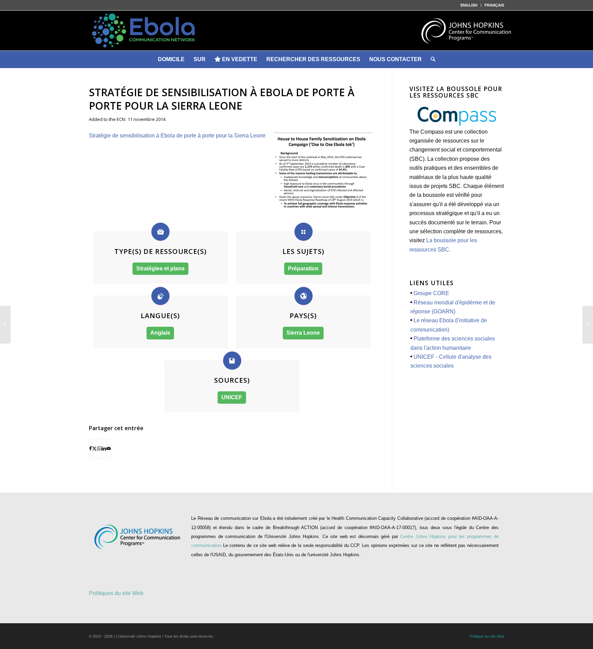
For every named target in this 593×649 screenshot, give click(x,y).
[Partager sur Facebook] (90, 448)
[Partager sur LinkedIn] (104, 448)
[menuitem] (469, 5)
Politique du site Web (487, 636)
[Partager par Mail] (108, 448)
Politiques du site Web (116, 593)
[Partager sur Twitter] (94, 448)
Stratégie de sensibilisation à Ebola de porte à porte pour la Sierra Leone (177, 135)
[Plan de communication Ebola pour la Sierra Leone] (5, 325)
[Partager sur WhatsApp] (99, 448)
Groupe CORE (431, 293)
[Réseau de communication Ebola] (296, 31)
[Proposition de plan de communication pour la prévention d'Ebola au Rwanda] (587, 325)
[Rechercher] (433, 59)
